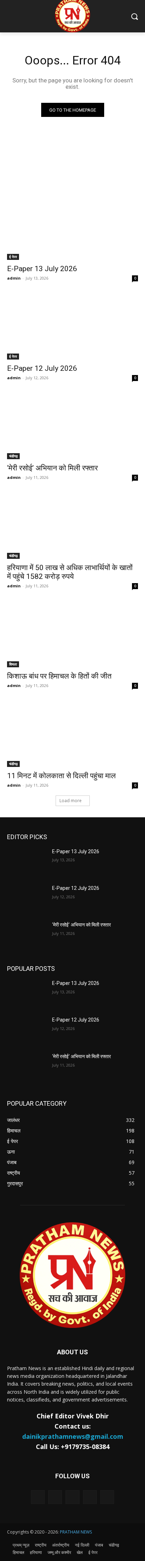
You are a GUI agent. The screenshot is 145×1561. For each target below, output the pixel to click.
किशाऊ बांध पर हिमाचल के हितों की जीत (59, 676)
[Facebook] (55, 1497)
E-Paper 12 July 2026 (42, 368)
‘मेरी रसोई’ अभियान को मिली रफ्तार (52, 468)
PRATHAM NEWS (76, 1532)
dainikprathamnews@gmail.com (72, 1436)
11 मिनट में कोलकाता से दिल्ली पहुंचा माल (61, 776)
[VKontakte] (107, 1497)
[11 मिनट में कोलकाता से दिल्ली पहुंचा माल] (72, 734)
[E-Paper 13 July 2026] (72, 227)
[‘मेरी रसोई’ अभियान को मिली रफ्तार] (72, 426)
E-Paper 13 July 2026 (42, 268)
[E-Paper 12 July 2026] (72, 327)
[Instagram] (90, 1497)
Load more (70, 801)
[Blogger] (38, 1497)
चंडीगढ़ (13, 456)
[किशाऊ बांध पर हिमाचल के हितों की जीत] (72, 634)
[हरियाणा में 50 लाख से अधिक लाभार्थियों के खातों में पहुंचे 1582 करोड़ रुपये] (72, 526)
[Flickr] (72, 1497)
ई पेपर (13, 256)
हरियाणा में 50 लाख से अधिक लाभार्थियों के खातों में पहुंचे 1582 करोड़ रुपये (70, 572)
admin (14, 278)
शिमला (13, 664)
